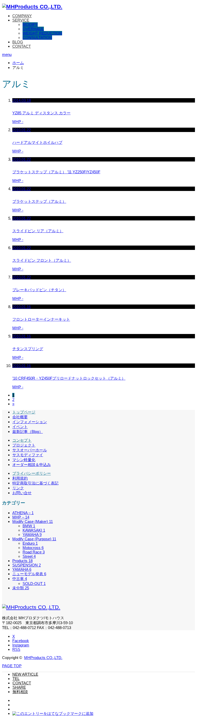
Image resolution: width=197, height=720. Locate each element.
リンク (18, 488)
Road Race (34, 552)
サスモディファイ (27, 455)
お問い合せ (22, 493)
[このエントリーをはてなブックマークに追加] (52, 713)
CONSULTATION (37, 37)
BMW (29, 526)
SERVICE (20, 20)
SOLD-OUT (34, 583)
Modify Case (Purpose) (34, 539)
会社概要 (20, 417)
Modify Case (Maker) (32, 521)
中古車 (19, 578)
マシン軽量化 (23, 460)
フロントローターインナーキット (41, 319)
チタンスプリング (27, 349)
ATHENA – (23, 513)
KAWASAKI (34, 530)
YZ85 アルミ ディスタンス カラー (41, 113)
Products (22, 561)
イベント (20, 426)
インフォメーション (29, 422)
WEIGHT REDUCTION (42, 33)
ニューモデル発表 (29, 574)
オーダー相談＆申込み (31, 464)
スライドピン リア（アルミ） (37, 231)
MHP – (20, 517)
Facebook (20, 640)
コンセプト (22, 440)
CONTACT (21, 46)
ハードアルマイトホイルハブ (37, 142)
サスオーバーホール (29, 450)
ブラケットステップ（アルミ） (39, 201)
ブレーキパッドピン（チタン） (39, 290)
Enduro (30, 543)
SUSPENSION (26, 565)
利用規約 (20, 478)
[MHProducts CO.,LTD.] (32, 6)
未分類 (20, 588)
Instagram (20, 645)
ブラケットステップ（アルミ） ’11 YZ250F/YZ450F (56, 172)
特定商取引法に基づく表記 (35, 483)
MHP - (17, 121)
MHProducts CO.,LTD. (43, 657)
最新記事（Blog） (27, 431)
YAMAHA (32, 534)
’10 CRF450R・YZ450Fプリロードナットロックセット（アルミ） (68, 378)
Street (29, 556)
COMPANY (22, 16)
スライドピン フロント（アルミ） (41, 260)
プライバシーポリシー (31, 473)
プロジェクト (23, 445)
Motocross (33, 547)
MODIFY (30, 24)
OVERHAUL (33, 29)
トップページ (23, 412)
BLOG (17, 42)
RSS (16, 649)
